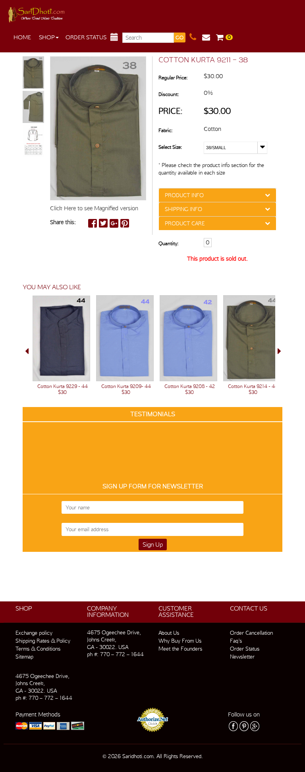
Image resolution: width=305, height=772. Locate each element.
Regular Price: (172, 78)
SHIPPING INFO (183, 209)
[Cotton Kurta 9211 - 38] (33, 73)
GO (179, 37)
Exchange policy (33, 633)
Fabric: (165, 130)
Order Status (86, 37)
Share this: (63, 222)
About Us (168, 633)
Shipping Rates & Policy (42, 641)
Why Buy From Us (179, 641)
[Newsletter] (209, 37)
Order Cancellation (251, 633)
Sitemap (24, 656)
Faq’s (236, 641)
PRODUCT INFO (184, 195)
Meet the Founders (180, 648)
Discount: (168, 94)
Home (22, 37)
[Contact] (195, 37)
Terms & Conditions (37, 648)
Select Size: (170, 147)
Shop (47, 37)
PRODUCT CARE (185, 223)
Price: (170, 111)
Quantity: (168, 243)
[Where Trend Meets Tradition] (37, 13)
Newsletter (242, 656)
